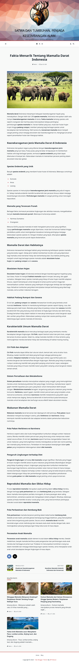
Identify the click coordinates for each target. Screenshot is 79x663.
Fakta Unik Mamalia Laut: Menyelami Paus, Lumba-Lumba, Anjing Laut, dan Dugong (22, 634)
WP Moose (53, 660)
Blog (42, 655)
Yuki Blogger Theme (41, 660)
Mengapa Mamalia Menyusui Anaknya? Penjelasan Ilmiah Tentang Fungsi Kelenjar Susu (22, 599)
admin (35, 64)
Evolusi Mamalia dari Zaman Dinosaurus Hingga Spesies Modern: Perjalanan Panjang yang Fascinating (56, 599)
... (28, 607)
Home (37, 655)
